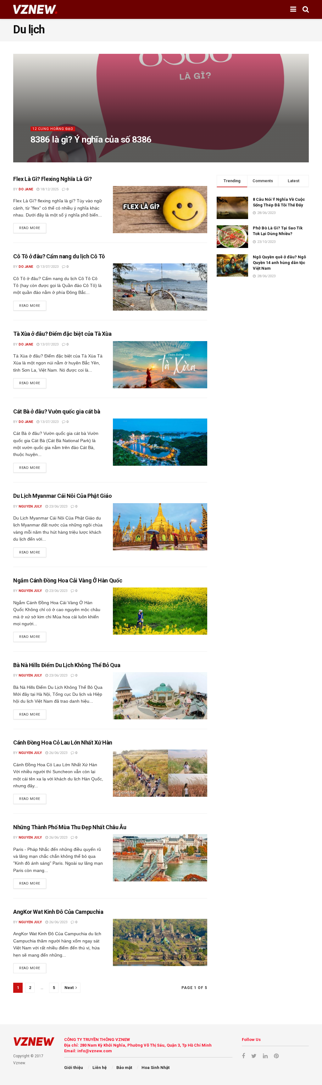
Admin (41, 152)
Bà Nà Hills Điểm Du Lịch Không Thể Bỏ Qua (66, 665)
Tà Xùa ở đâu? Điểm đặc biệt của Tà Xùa (62, 333)
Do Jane (26, 189)
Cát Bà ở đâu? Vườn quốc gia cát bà (56, 411)
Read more (29, 228)
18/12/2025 (63, 152)
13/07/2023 (48, 267)
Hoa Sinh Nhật (155, 1067)
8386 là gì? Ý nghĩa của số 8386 (91, 139)
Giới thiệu (73, 1067)
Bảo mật (124, 1067)
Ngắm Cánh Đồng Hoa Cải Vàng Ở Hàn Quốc (67, 580)
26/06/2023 (57, 753)
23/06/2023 (57, 506)
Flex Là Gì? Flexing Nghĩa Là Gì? (52, 179)
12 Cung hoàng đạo (52, 129)
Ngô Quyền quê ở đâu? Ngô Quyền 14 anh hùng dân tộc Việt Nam (279, 263)
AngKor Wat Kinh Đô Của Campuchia (58, 911)
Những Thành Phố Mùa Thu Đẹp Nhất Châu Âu (69, 827)
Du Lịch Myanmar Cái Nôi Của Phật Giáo (62, 495)
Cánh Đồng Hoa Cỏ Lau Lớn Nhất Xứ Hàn (62, 742)
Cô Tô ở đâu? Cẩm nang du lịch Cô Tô (59, 256)
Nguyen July (30, 506)
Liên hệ (99, 1067)
